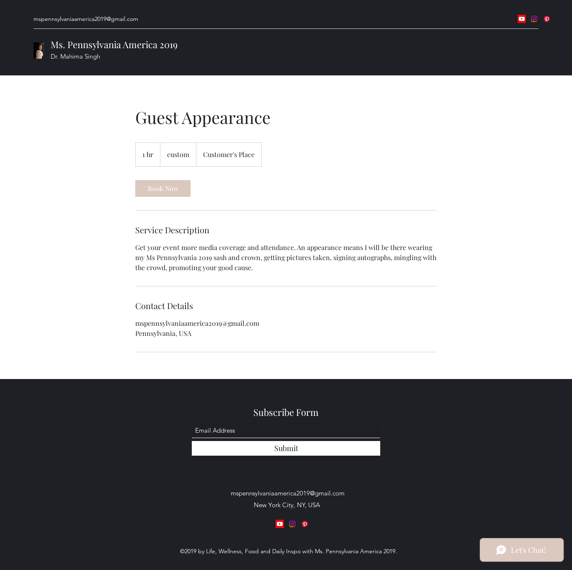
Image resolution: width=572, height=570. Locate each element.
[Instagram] (534, 19)
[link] (163, 188)
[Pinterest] (547, 19)
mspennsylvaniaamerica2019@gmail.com (85, 19)
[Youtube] (522, 19)
